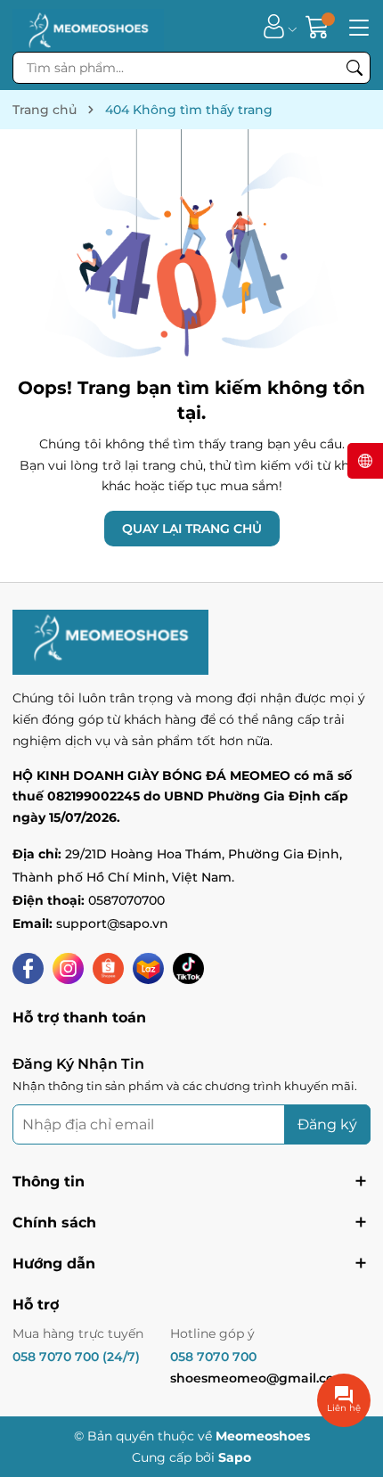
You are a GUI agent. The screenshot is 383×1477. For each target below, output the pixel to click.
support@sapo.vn (112, 923)
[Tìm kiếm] (354, 68)
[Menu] (356, 26)
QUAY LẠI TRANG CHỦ (192, 529)
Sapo (234, 1457)
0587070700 (126, 900)
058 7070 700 (213, 1357)
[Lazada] (148, 968)
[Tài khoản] (274, 26)
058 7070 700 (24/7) (76, 1357)
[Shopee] (108, 968)
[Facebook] (28, 968)
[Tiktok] (188, 968)
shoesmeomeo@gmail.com (258, 1378)
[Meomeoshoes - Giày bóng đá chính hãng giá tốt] (88, 25)
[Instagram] (68, 968)
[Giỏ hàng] (319, 26)
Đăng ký (327, 1124)
